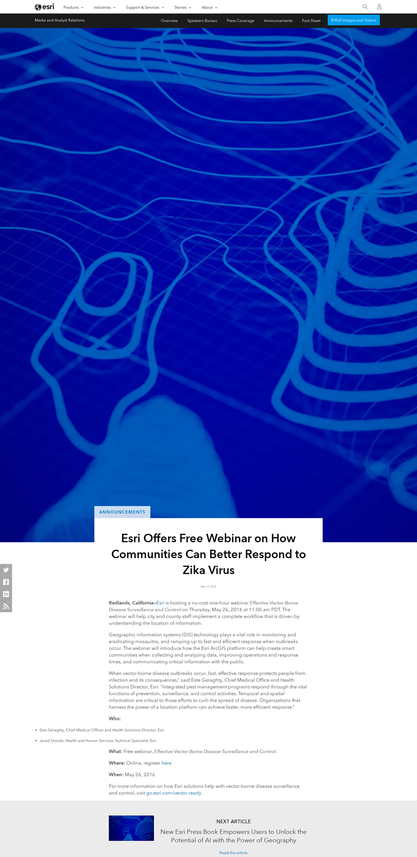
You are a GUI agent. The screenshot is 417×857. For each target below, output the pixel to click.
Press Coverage (240, 20)
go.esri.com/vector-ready (173, 793)
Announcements (278, 20)
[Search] (365, 7)
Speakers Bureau (202, 20)
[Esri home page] (45, 7)
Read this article (234, 852)
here (166, 763)
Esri (160, 603)
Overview (169, 20)
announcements (122, 511)
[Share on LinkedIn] (6, 594)
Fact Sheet (311, 20)
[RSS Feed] (6, 606)
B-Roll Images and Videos (353, 20)
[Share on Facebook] (6, 582)
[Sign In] (379, 7)
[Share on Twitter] (6, 570)
